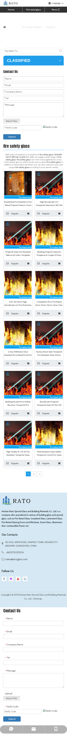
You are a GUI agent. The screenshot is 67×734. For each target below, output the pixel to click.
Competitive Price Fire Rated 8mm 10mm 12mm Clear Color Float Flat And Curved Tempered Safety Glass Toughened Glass (49, 304)
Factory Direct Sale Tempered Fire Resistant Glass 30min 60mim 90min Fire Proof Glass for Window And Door (49, 354)
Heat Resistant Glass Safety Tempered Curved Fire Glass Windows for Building (49, 453)
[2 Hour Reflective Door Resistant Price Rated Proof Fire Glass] (18, 334)
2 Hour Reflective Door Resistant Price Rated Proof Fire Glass (18, 354)
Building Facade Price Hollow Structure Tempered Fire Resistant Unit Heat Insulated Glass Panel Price (18, 403)
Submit (12, 136)
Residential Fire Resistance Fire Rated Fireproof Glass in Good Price (18, 204)
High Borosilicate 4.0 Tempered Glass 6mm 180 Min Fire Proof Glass (49, 204)
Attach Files (11, 121)
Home (11, 9)
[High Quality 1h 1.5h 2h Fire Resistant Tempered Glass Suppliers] (18, 434)
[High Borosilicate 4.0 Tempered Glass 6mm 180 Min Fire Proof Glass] (49, 185)
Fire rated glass (33, 9)
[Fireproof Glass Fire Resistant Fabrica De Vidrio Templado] (18, 234)
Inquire (14, 213)
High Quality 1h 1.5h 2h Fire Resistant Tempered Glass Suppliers (18, 453)
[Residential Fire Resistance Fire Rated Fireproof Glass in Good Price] (18, 185)
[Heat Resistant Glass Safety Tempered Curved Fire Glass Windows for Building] (49, 434)
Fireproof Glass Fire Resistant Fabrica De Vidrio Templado (18, 253)
